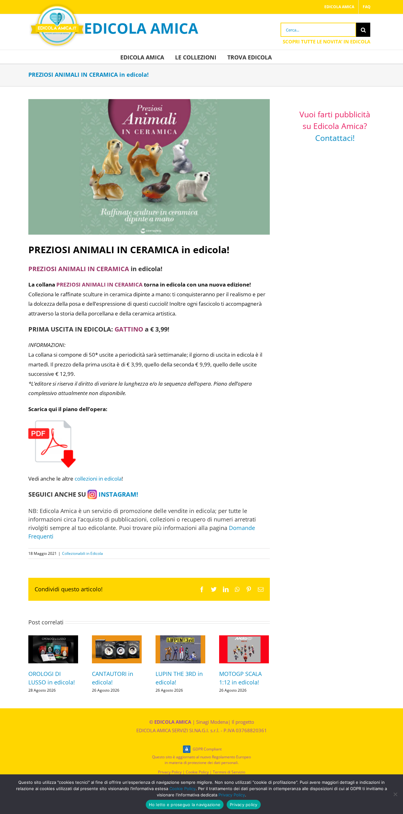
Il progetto (243, 722)
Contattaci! (335, 137)
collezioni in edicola (98, 478)
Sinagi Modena (212, 722)
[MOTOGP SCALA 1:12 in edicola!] (244, 648)
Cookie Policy (197, 772)
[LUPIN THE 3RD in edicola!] (180, 648)
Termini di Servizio (229, 772)
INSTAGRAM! (117, 494)
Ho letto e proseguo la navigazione (185, 804)
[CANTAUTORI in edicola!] (117, 648)
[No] (395, 794)
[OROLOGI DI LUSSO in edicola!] (53, 648)
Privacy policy (244, 804)
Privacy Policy (170, 772)
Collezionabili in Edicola (82, 553)
